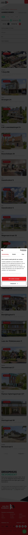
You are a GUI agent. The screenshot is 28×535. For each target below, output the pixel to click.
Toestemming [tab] (5, 254)
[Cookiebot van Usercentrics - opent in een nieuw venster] (20, 250)
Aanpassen (13, 283)
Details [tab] (14, 254)
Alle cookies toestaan (14, 278)
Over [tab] (23, 254)
